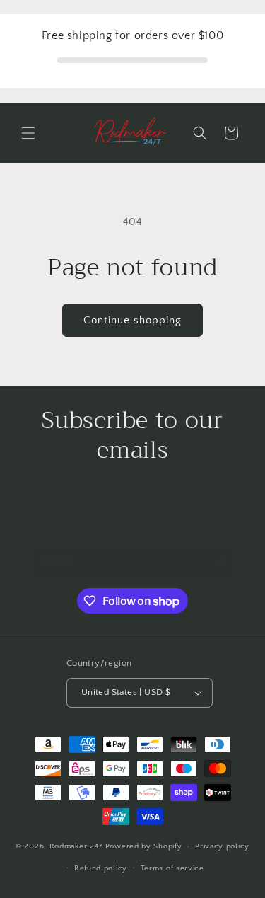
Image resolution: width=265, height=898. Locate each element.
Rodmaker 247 (76, 846)
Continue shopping (132, 320)
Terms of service (172, 868)
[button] (28, 133)
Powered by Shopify (143, 846)
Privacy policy (222, 846)
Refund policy (100, 868)
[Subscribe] (220, 562)
